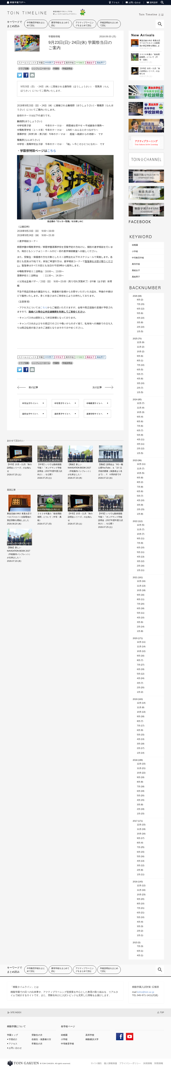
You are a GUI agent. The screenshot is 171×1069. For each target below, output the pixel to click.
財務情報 (158, 1063)
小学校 (135, 251)
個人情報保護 (110, 1063)
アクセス (116, 2)
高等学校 (136, 264)
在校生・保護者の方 (41, 1039)
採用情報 (147, 1063)
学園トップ (12, 1035)
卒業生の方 (37, 1043)
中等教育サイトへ (95, 403)
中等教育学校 (138, 258)
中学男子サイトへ (62, 403)
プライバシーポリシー (130, 1063)
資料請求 (154, 2)
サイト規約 (96, 1063)
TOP (162, 1012)
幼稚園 (135, 245)
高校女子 (136, 270)
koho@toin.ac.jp (145, 992)
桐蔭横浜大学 (92, 1039)
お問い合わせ (135, 2)
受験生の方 (37, 1035)
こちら (51, 150)
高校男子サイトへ (62, 413)
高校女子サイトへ (30, 413)
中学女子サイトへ (30, 403)
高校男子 (136, 277)
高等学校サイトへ (95, 413)
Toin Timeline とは (151, 14)
